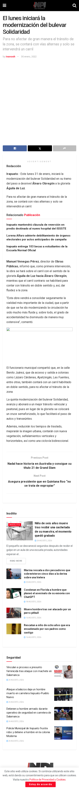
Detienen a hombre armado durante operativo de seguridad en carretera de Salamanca (28, 712)
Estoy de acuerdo (40, 784)
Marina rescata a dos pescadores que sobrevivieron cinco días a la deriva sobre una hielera (47, 574)
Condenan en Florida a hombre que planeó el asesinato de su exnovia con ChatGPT (47, 593)
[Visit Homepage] (39, 5)
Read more (18, 560)
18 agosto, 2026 (33, 602)
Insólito (14, 525)
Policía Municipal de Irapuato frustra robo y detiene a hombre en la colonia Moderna (28, 732)
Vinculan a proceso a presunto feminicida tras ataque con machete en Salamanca (29, 671)
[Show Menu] (4, 5)
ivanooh (10, 56)
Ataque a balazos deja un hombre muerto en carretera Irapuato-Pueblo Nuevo (27, 693)
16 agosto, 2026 (33, 618)
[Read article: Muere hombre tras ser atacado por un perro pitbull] (13, 613)
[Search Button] (74, 5)
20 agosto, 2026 (33, 582)
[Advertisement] (39, 100)
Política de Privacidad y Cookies (47, 779)
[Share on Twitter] (40, 148)
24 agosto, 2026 (44, 541)
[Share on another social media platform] (64, 148)
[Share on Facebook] (15, 148)
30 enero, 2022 (29, 56)
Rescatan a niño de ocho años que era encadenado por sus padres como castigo (47, 629)
